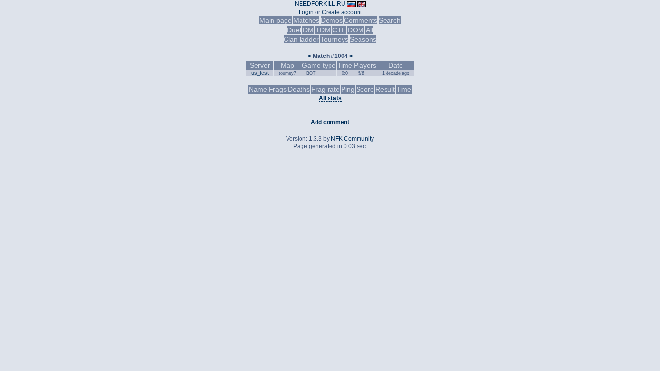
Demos (332, 20)
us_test (260, 73)
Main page (275, 20)
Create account (342, 12)
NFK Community (352, 138)
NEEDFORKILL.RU (320, 3)
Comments (360, 20)
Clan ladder (301, 39)
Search (390, 20)
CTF (339, 30)
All (369, 30)
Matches (306, 20)
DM (308, 30)
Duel (294, 30)
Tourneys (334, 39)
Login (306, 12)
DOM (356, 30)
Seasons (363, 39)
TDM (323, 30)
